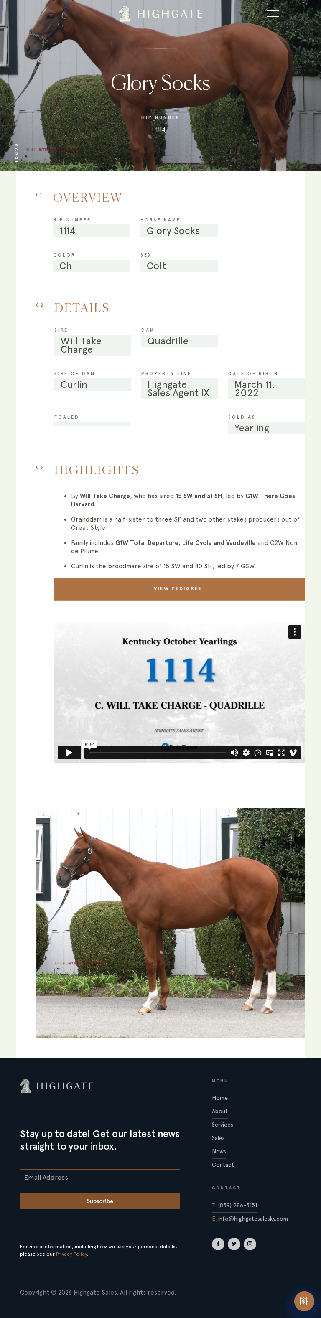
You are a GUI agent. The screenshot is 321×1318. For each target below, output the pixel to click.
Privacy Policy (71, 1254)
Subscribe (100, 1201)
